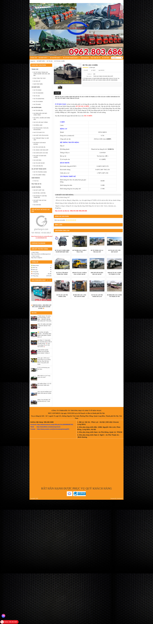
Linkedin (102, 70)
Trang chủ (33, 57)
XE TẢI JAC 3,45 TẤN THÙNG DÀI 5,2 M (97, 295)
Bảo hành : (89, 76)
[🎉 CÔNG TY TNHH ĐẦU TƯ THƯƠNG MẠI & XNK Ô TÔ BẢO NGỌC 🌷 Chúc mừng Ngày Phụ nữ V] (34, 345)
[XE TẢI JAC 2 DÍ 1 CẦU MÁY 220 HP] (114, 241)
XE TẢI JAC (37, 95)
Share (86, 70)
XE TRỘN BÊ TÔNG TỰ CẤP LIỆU (41, 139)
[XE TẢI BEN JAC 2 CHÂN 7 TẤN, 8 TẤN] (79, 241)
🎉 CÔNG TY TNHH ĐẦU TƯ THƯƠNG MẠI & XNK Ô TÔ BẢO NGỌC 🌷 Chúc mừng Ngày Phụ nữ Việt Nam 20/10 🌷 (45, 343)
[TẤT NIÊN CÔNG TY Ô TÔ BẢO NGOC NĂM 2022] (34, 388)
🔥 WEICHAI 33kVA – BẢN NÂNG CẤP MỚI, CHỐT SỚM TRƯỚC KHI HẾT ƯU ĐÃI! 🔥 (41, 306)
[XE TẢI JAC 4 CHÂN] (67, 74)
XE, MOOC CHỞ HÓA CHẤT (41, 150)
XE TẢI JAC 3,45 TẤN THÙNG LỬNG (62, 295)
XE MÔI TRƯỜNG (36, 187)
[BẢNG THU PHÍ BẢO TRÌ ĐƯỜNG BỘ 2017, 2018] (34, 405)
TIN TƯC (36, 181)
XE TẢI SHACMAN (38, 93)
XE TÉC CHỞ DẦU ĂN (39, 147)
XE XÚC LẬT (37, 81)
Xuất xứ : (90, 74)
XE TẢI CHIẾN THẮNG (39, 174)
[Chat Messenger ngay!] (3, 616)
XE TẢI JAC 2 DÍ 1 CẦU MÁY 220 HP (114, 251)
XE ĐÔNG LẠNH (38, 125)
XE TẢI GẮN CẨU (38, 110)
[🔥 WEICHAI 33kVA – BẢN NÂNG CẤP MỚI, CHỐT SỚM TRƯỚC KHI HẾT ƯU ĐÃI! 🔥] (41, 293)
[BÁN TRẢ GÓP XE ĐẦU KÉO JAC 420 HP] (97, 263)
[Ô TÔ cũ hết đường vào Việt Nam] (34, 372)
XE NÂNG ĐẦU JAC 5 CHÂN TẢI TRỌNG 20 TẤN (114, 295)
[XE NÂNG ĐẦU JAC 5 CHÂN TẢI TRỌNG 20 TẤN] (114, 285)
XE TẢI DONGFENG (39, 98)
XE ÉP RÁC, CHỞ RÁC (40, 193)
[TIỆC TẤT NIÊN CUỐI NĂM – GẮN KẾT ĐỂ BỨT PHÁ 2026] (34, 329)
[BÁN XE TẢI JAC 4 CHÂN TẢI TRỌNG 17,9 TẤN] (114, 263)
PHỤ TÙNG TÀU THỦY (40, 78)
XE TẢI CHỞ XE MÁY (39, 163)
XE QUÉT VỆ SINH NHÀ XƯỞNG (40, 156)
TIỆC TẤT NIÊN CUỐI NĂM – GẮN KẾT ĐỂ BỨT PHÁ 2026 (44, 326)
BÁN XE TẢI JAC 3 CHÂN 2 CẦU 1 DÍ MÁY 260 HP (79, 273)
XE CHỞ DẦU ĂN (38, 166)
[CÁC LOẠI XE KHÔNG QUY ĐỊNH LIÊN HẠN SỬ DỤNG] (34, 396)
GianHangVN (120, 498)
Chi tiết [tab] (57, 93)
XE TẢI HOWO (37, 90)
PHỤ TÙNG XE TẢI (95, 57)
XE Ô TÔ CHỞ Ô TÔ (39, 132)
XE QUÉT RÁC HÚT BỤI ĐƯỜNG (40, 201)
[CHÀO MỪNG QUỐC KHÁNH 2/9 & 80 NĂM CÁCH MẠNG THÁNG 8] (34, 355)
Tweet (94, 70)
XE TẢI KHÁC (37, 104)
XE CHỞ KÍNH (37, 160)
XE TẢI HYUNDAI (38, 101)
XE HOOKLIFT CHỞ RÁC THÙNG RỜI (40, 196)
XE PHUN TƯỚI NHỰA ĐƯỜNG (40, 143)
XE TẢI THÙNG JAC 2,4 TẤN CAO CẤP (97, 251)
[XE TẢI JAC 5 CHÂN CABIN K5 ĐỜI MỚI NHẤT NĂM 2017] (62, 241)
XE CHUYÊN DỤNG (55, 57)
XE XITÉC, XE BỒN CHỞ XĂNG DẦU (42, 118)
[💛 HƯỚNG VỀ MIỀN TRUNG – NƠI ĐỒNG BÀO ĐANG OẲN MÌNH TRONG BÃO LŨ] (34, 337)
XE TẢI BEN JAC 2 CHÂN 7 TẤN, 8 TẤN (79, 251)
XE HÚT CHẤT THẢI (39, 190)
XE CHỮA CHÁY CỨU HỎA (41, 152)
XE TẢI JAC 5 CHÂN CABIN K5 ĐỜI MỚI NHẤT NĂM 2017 (62, 252)
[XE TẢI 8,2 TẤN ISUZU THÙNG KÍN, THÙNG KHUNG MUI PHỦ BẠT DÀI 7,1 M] (62, 263)
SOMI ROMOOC (85, 57)
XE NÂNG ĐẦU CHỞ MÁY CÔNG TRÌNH (40, 114)
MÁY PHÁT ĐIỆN (38, 84)
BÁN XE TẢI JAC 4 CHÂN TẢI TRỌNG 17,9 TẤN (114, 273)
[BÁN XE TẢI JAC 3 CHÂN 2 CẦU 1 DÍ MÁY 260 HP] (79, 263)
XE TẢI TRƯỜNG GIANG (40, 172)
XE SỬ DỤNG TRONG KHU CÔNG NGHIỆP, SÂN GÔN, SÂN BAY (42, 74)
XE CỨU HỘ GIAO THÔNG (41, 122)
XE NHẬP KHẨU (43, 57)
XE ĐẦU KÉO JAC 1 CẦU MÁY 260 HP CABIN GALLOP (79, 296)
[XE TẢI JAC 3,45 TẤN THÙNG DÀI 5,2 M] (97, 285)
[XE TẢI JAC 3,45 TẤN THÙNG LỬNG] (62, 285)
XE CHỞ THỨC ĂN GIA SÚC (41, 135)
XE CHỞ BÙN (105, 57)
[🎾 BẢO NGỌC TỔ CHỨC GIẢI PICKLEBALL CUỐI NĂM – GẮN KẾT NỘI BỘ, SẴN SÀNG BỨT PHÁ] (34, 321)
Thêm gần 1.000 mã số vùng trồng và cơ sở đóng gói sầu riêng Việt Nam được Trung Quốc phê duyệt (44, 361)
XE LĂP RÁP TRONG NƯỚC (70, 57)
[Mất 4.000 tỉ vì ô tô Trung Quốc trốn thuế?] (34, 380)
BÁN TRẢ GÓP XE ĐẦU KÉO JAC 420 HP (97, 273)
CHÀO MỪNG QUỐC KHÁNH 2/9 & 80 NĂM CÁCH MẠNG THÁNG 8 (43, 351)
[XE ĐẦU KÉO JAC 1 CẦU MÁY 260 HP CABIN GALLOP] (79, 285)
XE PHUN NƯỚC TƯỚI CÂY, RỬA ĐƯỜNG (41, 128)
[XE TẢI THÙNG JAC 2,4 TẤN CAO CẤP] (97, 241)
